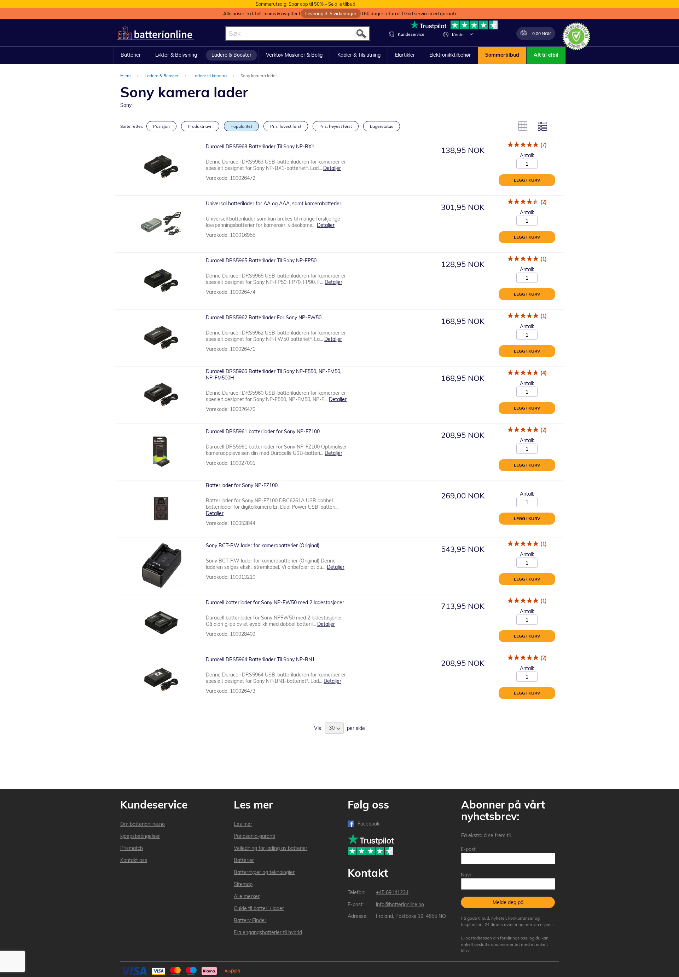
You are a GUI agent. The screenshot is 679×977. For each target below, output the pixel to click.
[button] (471, 34)
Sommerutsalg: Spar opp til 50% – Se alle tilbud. (306, 4)
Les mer (243, 824)
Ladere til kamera (210, 75)
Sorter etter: (131, 126)
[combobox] (297, 33)
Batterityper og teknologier (264, 872)
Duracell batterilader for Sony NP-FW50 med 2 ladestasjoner (275, 602)
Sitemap (243, 884)
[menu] (339, 55)
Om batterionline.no (142, 824)
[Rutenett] (522, 126)
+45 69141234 (392, 892)
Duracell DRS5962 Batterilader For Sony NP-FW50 (263, 317)
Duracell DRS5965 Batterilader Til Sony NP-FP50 (261, 260)
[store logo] (155, 33)
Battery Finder (250, 920)
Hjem (126, 75)
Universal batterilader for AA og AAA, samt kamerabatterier (273, 203)
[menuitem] (131, 55)
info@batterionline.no (400, 904)
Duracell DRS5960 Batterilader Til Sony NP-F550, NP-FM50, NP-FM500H (273, 374)
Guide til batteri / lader (259, 908)
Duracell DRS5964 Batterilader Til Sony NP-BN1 (260, 659)
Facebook (368, 824)
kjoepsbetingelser (140, 836)
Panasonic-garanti (254, 836)
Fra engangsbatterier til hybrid (268, 932)
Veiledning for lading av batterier (270, 848)
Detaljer (332, 168)
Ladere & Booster (162, 75)
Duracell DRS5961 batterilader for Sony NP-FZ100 (263, 431)
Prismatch (131, 848)
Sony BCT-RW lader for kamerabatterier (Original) (262, 545)
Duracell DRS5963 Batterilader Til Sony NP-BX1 (260, 146)
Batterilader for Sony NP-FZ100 (242, 485)
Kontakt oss (133, 860)
